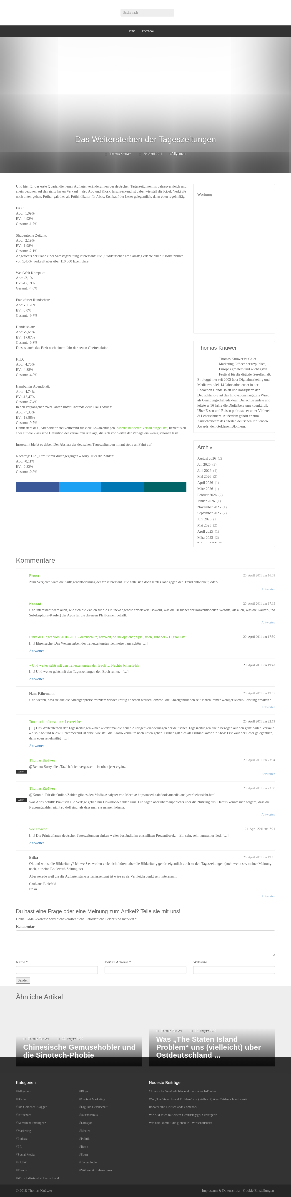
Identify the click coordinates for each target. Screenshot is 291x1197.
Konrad (35, 604)
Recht (84, 1146)
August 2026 (206, 458)
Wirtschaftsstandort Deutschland (38, 1178)
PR (20, 1146)
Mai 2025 (204, 525)
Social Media (26, 1154)
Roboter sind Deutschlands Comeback (173, 1107)
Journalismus (89, 1115)
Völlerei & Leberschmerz (97, 1170)
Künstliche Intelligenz (32, 1123)
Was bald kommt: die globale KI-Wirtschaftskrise (180, 1123)
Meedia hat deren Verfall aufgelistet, (142, 428)
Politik (85, 1138)
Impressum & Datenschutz (221, 1190)
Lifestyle (86, 1123)
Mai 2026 (204, 476)
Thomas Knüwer (120, 154)
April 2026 (205, 483)
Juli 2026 (204, 464)
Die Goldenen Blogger (32, 1107)
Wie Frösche (38, 829)
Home (131, 31)
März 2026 (205, 489)
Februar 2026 (207, 495)
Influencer (24, 1115)
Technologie (89, 1162)
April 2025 (205, 531)
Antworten (268, 589)
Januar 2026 (206, 501)
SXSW (22, 1162)
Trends (22, 1170)
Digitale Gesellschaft (94, 1107)
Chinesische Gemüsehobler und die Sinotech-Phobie (182, 1091)
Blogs (84, 1091)
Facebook (148, 31)
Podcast (23, 1138)
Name (20, 962)
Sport (84, 1154)
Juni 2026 (204, 470)
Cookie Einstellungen (258, 1190)
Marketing (24, 1131)
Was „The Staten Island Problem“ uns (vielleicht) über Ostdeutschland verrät (198, 1099)
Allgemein (178, 154)
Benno (34, 576)
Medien (85, 1131)
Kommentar (25, 926)
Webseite (200, 962)
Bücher (22, 1099)
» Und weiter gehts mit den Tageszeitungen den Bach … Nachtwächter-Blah (84, 665)
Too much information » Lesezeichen (56, 722)
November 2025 (209, 507)
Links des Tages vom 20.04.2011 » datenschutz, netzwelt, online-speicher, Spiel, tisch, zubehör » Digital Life (107, 637)
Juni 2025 (204, 519)
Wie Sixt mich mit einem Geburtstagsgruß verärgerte (183, 1115)
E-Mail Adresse (116, 962)
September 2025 (209, 513)
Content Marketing (93, 1099)
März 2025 (205, 537)
